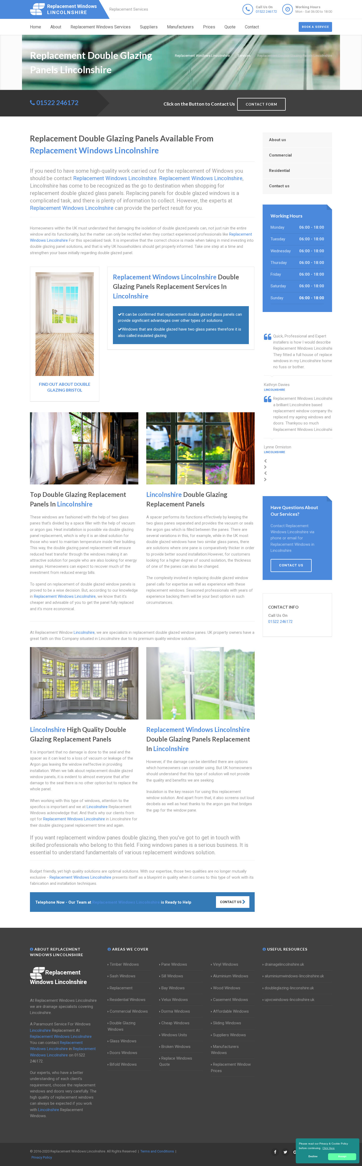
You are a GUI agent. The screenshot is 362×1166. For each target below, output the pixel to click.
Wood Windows (226, 988)
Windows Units (174, 1035)
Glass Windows (123, 1041)
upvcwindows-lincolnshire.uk (289, 999)
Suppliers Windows (229, 1035)
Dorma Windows (175, 1011)
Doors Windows (123, 1052)
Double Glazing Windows (121, 1026)
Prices (209, 26)
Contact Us (231, 902)
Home (35, 26)
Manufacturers (180, 26)
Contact (252, 26)
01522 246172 (266, 12)
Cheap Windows (175, 1023)
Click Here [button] (329, 1148)
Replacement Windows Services (100, 26)
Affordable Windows (231, 1011)
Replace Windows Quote (175, 1061)
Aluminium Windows (230, 976)
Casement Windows (230, 999)
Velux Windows (174, 999)
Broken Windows (176, 1046)
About (55, 26)
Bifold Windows (123, 1064)
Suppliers (149, 26)
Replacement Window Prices (231, 1067)
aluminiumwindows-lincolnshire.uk (294, 976)
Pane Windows (174, 964)
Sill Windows (172, 976)
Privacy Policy (42, 1157)
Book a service (315, 27)
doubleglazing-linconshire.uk (289, 988)
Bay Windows (173, 988)
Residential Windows (127, 999)
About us (277, 139)
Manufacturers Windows (225, 1049)
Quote (230, 26)
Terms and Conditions (157, 1151)
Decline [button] (312, 1156)
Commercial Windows (129, 1011)
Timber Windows (124, 964)
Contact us (279, 186)
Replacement (121, 988)
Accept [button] (342, 1156)
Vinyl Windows (225, 964)
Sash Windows (122, 976)
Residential (279, 170)
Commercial (280, 155)
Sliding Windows (227, 1023)
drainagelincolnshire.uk (284, 964)
